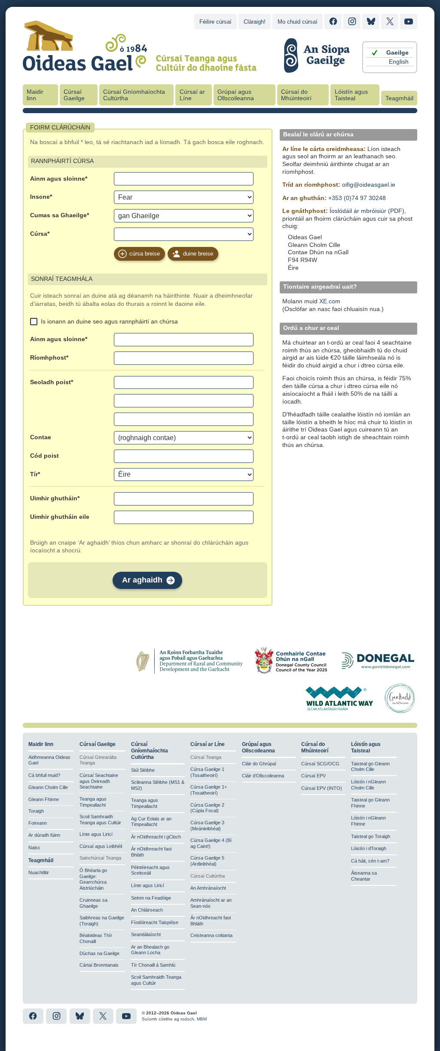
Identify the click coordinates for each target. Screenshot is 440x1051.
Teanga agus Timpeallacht (93, 802)
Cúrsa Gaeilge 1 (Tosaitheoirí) (207, 772)
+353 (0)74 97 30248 (357, 198)
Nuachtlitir (38, 872)
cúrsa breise (144, 253)
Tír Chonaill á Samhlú (153, 965)
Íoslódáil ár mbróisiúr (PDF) (367, 211)
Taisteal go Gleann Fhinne (370, 802)
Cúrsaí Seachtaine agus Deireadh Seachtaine (98, 781)
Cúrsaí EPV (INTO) (321, 788)
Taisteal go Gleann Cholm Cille (370, 766)
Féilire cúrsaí (215, 21)
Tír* (35, 474)
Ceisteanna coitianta (211, 935)
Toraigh (36, 811)
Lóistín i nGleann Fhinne (368, 820)
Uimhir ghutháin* (54, 498)
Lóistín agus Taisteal (351, 95)
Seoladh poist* (51, 382)
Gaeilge (397, 52)
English (399, 62)
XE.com (329, 301)
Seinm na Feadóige (151, 897)
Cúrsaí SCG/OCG (320, 763)
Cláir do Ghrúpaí (259, 763)
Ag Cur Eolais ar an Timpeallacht (151, 821)
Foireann (37, 823)
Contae (40, 437)
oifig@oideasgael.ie (368, 185)
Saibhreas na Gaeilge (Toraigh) (101, 920)
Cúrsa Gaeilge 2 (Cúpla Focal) (207, 808)
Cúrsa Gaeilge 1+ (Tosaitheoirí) (208, 789)
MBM (202, 1019)
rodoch (187, 1019)
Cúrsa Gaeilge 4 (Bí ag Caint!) (211, 843)
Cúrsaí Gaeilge (74, 95)
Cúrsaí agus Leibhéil (100, 846)
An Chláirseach (147, 909)
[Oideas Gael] (140, 66)
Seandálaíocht (146, 934)
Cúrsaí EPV (313, 775)
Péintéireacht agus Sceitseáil (150, 870)
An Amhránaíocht (208, 888)
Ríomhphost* (49, 357)
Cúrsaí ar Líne (192, 95)
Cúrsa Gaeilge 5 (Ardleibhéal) (207, 860)
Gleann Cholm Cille (48, 787)
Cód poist (44, 456)
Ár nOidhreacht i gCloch (156, 836)
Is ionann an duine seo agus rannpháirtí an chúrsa (109, 321)
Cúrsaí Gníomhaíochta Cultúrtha (134, 95)
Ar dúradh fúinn (44, 835)
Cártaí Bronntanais (99, 965)
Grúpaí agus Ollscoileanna (235, 95)
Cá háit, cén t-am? (370, 860)
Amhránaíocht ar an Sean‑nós (211, 903)
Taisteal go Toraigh (370, 836)
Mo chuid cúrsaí (298, 21)
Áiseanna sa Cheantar (364, 875)
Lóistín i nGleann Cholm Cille (368, 784)
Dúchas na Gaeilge (99, 953)
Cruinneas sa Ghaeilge (93, 903)
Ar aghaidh (142, 580)
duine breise (198, 253)
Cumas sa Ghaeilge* (59, 215)
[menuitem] (390, 53)
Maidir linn (35, 95)
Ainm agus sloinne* (58, 179)
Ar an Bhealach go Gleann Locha (150, 949)
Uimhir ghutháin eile (59, 517)
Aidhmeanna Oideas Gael (49, 760)
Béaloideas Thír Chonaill (95, 938)
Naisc (34, 847)
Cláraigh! (255, 21)
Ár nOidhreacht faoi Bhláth (151, 851)
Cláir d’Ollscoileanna (263, 775)
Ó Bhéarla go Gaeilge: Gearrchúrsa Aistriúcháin (93, 879)
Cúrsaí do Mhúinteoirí (296, 95)
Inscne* (41, 197)
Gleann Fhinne (43, 799)
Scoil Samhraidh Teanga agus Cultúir (100, 819)
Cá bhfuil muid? (44, 775)
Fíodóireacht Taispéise (154, 922)
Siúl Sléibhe (143, 770)
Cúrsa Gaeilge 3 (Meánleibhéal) (207, 825)
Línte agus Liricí (96, 834)
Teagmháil (399, 98)
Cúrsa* (39, 234)
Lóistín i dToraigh (368, 848)
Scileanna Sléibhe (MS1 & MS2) (157, 785)
